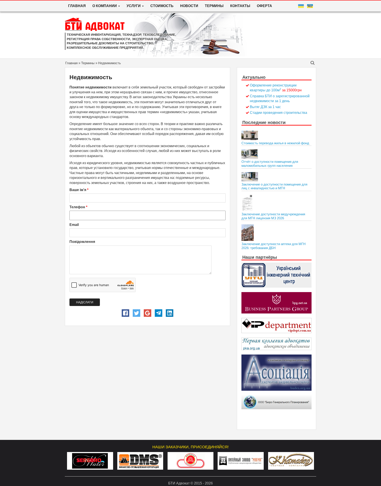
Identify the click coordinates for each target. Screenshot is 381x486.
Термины (214, 6)
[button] (125, 313)
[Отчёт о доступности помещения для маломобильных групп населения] (249, 154)
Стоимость (162, 6)
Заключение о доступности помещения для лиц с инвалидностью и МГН (274, 186)
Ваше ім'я (78, 190)
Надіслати (84, 302)
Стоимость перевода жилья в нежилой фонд (275, 143)
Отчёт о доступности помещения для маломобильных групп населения (269, 163)
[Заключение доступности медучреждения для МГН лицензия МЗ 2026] (247, 203)
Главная (77, 6)
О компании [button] (105, 6)
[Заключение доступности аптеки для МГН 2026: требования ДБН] (247, 232)
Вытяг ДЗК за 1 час (265, 107)
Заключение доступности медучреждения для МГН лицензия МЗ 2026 (273, 216)
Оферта (264, 6)
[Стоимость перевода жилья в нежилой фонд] (249, 135)
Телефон (78, 207)
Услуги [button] (134, 6)
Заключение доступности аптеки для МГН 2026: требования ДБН (273, 246)
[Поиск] (312, 63)
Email (74, 225)
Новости (189, 6)
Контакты (240, 6)
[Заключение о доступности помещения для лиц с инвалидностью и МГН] (249, 176)
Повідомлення (82, 242)
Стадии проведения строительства (278, 112)
